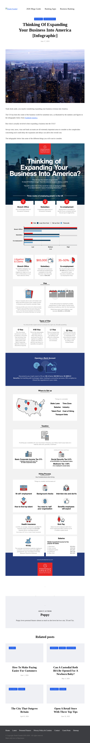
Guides (12, 648)
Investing (71, 648)
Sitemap (76, 730)
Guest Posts (66, 730)
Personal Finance (25, 730)
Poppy (45, 615)
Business (38, 19)
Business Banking (67, 9)
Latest (14, 730)
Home (7, 730)
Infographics (49, 19)
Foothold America (31, 118)
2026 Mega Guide (33, 9)
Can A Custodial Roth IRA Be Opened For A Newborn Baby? (65, 670)
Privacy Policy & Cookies (43, 730)
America (54, 648)
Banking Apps (50, 9)
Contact (57, 730)
